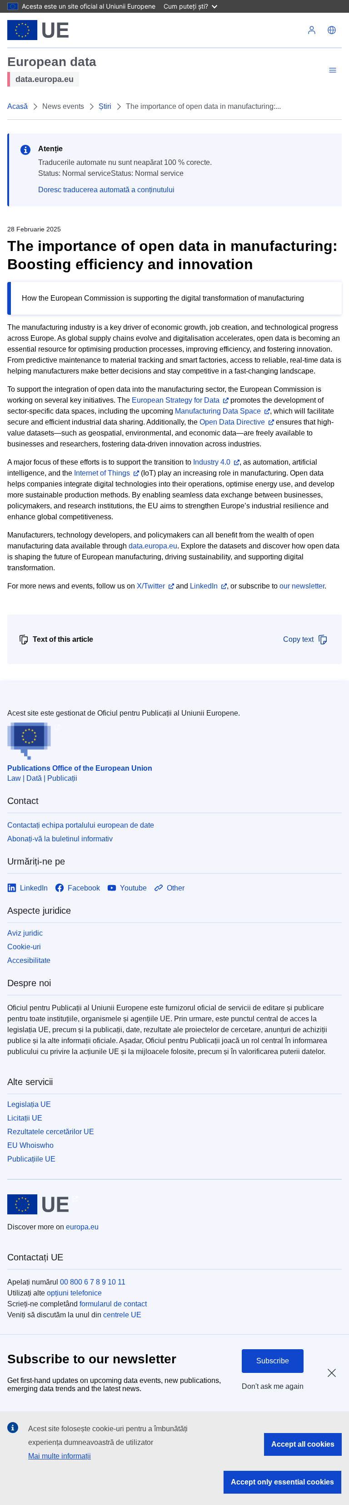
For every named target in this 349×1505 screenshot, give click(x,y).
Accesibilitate (28, 960)
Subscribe (272, 1361)
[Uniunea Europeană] (38, 30)
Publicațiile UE (31, 1159)
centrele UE (122, 1315)
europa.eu (82, 1227)
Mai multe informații (59, 1456)
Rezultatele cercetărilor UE (50, 1132)
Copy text (298, 639)
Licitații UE (24, 1118)
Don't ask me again (273, 1386)
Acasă (17, 106)
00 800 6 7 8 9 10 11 (92, 1282)
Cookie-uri (24, 947)
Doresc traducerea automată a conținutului (106, 190)
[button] (332, 30)
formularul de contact (113, 1304)
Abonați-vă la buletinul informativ (60, 839)
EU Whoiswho (30, 1145)
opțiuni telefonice (74, 1293)
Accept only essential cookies (282, 1482)
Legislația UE (29, 1104)
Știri (105, 106)
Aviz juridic (25, 933)
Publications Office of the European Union (79, 768)
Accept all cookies (302, 1444)
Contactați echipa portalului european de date (80, 825)
